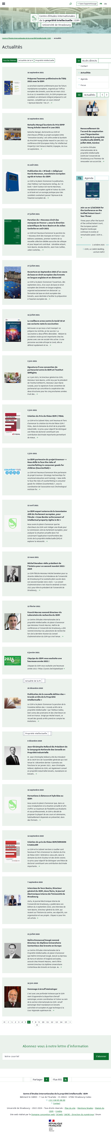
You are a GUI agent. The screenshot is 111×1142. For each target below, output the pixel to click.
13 (57, 1022)
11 (47, 1022)
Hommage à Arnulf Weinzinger (42, 989)
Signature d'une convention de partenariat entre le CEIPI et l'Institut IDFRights (45, 370)
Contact (56, 1103)
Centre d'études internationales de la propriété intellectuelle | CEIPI (26, 38)
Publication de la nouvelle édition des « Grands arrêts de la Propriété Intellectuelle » (46, 697)
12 (52, 1022)
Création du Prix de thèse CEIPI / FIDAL (45, 416)
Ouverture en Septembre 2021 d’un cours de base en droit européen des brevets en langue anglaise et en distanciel (47, 275)
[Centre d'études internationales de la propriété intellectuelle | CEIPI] (34, 18)
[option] (92, 134)
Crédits (59, 1111)
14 (61, 1022)
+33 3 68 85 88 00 (56, 1100)
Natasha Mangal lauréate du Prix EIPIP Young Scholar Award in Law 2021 (46, 126)
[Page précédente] (8, 1022)
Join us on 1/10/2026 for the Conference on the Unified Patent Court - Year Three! (92, 212)
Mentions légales (85, 1108)
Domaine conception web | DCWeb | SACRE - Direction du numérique (62, 1114)
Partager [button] (38, 1079)
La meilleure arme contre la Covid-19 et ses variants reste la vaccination (46, 322)
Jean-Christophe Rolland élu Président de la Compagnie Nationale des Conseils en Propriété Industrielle (47, 750)
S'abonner (101, 1056)
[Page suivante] (70, 1022)
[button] (70, 3)
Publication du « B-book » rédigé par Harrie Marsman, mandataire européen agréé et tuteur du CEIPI (46, 174)
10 (43, 1022)
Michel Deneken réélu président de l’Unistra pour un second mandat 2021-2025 (46, 566)
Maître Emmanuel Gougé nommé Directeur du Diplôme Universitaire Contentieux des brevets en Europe (44, 943)
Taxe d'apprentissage (88, 4)
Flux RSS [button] (57, 1079)
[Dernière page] (37, 1025)
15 (66, 1022)
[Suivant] (106, 95)
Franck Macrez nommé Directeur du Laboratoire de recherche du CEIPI (44, 614)
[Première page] (4, 1022)
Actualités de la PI (26, 60)
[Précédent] (102, 95)
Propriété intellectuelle (44, 60)
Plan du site (70, 1108)
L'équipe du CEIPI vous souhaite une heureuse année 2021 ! (44, 660)
